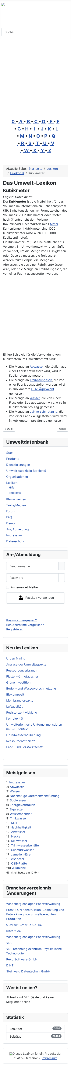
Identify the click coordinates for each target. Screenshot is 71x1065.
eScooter (17, 859)
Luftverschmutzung (43, 411)
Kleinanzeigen (16, 499)
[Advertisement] (35, 76)
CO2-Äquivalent (42, 389)
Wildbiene (19, 868)
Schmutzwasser (22, 850)
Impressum (17, 782)
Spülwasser (18, 800)
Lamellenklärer (21, 854)
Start (9, 452)
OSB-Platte (19, 863)
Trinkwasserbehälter (25, 845)
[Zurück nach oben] (66, 1060)
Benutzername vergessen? (25, 625)
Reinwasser (19, 841)
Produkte (12, 459)
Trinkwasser (18, 818)
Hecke (15, 836)
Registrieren (14, 629)
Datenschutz (15, 541)
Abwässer (18, 832)
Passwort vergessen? (21, 620)
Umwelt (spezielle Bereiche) (26, 471)
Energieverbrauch (22, 805)
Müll (14, 823)
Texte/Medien (16, 505)
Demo (10, 523)
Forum (10, 511)
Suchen (61, 32)
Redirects (15, 492)
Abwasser (17, 787)
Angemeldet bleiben (25, 587)
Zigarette (16, 809)
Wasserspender (21, 814)
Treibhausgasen (41, 380)
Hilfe (11, 487)
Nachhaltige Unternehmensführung (34, 796)
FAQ (9, 517)
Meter (54, 224)
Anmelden (35, 611)
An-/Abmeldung (17, 529)
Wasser (15, 791)
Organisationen (17, 477)
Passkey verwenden (39, 598)
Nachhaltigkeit (21, 827)
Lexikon (11, 483)
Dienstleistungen (18, 465)
